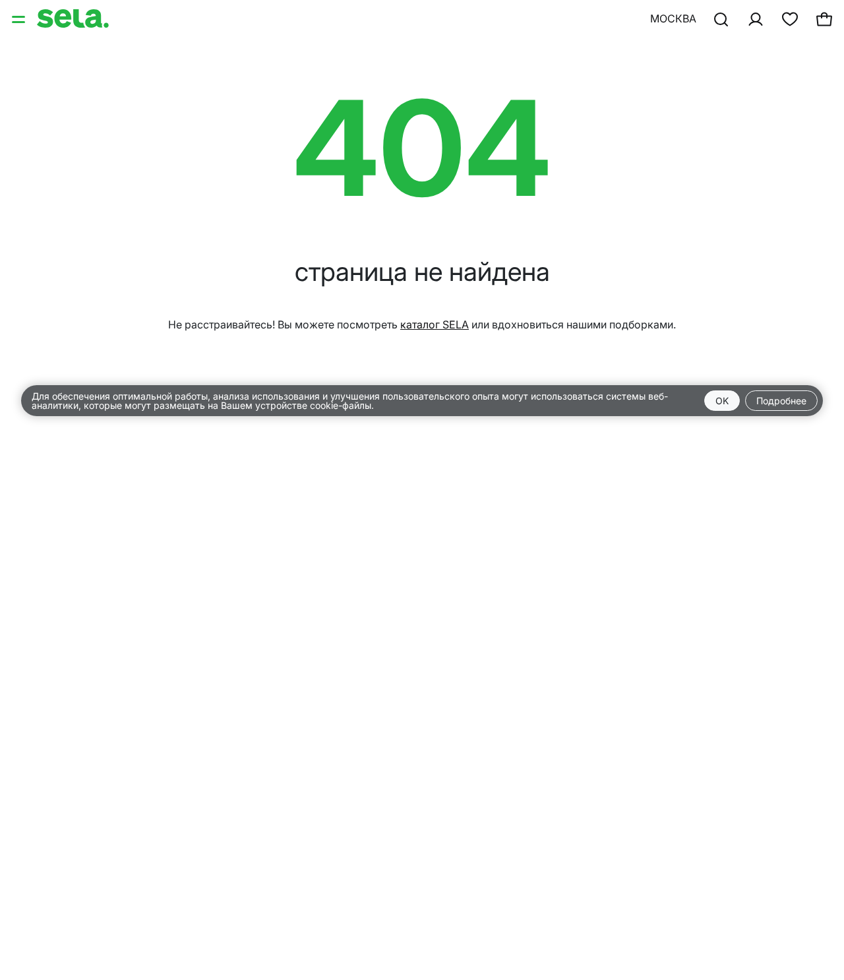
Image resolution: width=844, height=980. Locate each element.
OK (722, 400)
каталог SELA (434, 324)
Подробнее (781, 400)
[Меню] (20, 18)
